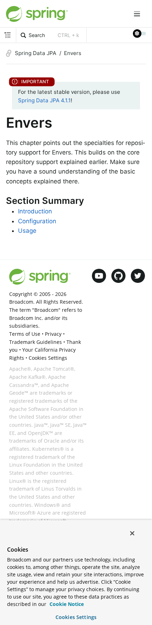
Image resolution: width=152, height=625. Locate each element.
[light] (139, 33)
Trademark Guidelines (35, 342)
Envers (72, 53)
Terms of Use (24, 333)
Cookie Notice (66, 604)
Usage (27, 230)
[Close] (132, 533)
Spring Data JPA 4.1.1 (44, 100)
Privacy (53, 333)
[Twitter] (138, 276)
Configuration (37, 221)
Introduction (35, 211)
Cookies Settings (76, 617)
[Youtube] (99, 276)
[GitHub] (118, 276)
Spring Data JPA (35, 53)
